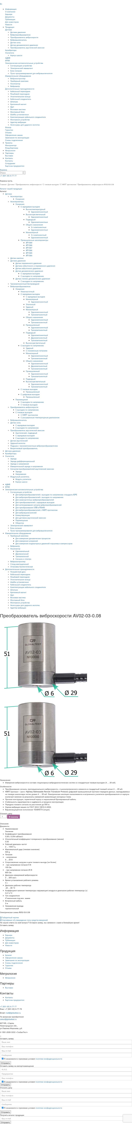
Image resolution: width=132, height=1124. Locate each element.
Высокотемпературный (35, 209)
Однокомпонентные (39, 222)
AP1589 (29, 242)
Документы (9, 16)
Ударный (29, 307)
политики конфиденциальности (49, 1058)
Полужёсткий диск (18, 571)
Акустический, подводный (26, 433)
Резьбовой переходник (20, 94)
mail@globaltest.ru (13, 1013)
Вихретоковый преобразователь (24, 448)
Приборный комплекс (19, 81)
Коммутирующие (22, 515)
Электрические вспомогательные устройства (24, 63)
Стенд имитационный (19, 564)
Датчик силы (15, 42)
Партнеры (9, 153)
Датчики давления (18, 32)
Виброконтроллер (17, 78)
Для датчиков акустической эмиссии (30, 517)
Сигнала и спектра (23, 559)
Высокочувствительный (35, 214)
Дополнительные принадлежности (19, 88)
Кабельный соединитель (20, 99)
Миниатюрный (32, 232)
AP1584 (29, 255)
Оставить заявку (7, 925)
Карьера (8, 14)
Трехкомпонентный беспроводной (24, 283)
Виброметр (15, 86)
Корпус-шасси (16, 55)
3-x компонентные (38, 227)
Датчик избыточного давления (28, 268)
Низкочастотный (27, 291)
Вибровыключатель (18, 40)
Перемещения (21, 399)
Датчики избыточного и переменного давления (35, 265)
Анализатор (15, 83)
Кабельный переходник (20, 91)
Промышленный (33, 325)
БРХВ (7, 60)
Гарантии (9, 130)
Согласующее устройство (21, 65)
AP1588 (29, 245)
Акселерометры (17, 201)
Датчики (8, 29)
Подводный (30, 219)
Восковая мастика (18, 109)
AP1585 (29, 253)
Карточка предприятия (14, 166)
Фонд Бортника (11, 148)
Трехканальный (22, 556)
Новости (8, 24)
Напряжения (20, 474)
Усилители (9, 52)
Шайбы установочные (19, 114)
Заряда (13, 458)
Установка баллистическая (21, 566)
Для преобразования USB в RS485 (30, 507)
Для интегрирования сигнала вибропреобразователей (38, 505)
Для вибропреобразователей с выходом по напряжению (39, 497)
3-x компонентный (38, 235)
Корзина (3, 169)
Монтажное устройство (20, 119)
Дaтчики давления (12, 451)
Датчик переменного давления (28, 263)
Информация (10, 9)
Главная (3, 184)
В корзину (13, 816)
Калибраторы (10, 50)
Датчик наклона (16, 258)
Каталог (8, 955)
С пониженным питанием (36, 350)
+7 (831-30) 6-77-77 (8, 175)
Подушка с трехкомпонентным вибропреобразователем (34, 445)
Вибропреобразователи (20, 34)
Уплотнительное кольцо (20, 96)
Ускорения (19, 199)
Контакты (9, 158)
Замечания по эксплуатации (17, 137)
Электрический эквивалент (21, 68)
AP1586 (29, 250)
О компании (10, 11)
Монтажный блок (17, 112)
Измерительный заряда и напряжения (26, 466)
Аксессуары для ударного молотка (25, 124)
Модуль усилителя (23, 479)
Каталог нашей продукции (11, 188)
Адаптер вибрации (18, 122)
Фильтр (8, 127)
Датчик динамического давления (24, 45)
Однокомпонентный (39, 211)
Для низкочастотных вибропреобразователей (34, 499)
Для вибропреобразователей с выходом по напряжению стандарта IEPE (46, 494)
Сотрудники (10, 163)
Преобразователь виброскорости (24, 37)
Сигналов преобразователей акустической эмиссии (32, 469)
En (1, 4)
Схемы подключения (14, 140)
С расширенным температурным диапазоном (40, 417)
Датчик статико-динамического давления (32, 278)
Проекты (8, 142)
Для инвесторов (12, 22)
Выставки (9, 155)
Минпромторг (11, 145)
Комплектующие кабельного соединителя (28, 117)
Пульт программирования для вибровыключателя (31, 73)
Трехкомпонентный (39, 314)
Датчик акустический (19, 440)
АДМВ (7, 58)
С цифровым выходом (30, 394)
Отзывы (8, 132)
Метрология (10, 150)
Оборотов (19, 523)
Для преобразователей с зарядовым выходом (34, 502)
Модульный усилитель (19, 476)
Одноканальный (22, 551)
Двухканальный (21, 553)
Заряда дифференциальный (22, 461)
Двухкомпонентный (39, 337)
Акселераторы (16, 196)
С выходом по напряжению (32, 276)
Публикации (10, 19)
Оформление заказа (14, 135)
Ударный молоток (17, 443)
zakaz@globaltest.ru (8, 1019)
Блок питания (16, 70)
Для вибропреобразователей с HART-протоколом (36, 510)
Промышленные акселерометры (34, 240)
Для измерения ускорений (26, 541)
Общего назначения (34, 224)
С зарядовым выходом (30, 206)
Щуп (12, 106)
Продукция (9, 27)
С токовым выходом (51, 184)
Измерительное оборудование (18, 76)
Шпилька (14, 101)
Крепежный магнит (18, 104)
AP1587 (29, 247)
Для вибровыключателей (25, 512)
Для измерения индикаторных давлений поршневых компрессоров (43, 543)
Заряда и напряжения (19, 463)
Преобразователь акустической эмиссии (27, 47)
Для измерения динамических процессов (32, 538)
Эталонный (30, 304)
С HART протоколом (68, 184)
